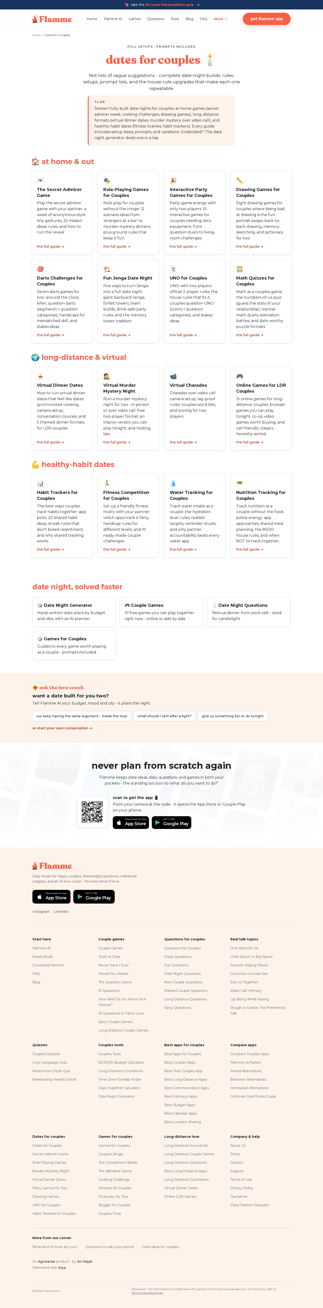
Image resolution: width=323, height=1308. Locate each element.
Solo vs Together (244, 982)
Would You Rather (113, 974)
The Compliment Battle (117, 1162)
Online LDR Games (180, 1196)
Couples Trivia (109, 1213)
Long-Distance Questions (185, 999)
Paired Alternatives (246, 1071)
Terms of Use (241, 1179)
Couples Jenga (110, 1154)
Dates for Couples (47, 1145)
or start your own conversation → (62, 728)
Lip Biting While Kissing (249, 999)
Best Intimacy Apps (180, 1096)
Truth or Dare (109, 957)
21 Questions (108, 991)
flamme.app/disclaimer (147, 1293)
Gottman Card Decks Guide (253, 1096)
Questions (155, 19)
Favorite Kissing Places (249, 965)
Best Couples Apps (180, 1062)
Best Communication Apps (186, 1088)
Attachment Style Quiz (51, 1071)
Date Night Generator (116, 1096)
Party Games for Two (49, 1188)
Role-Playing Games (49, 1162)
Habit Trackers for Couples (53, 1213)
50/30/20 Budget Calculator (121, 1062)
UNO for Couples (46, 1205)
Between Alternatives (248, 1079)
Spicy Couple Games (115, 1022)
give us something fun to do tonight (233, 716)
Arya (62, 1268)
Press (235, 1154)
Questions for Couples (182, 948)
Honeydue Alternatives (249, 1088)
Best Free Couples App (183, 1071)
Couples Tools (109, 1054)
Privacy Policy (241, 1188)
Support (237, 1171)
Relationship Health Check (54, 1079)
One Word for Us (244, 948)
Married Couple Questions (185, 991)
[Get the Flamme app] (92, 812)
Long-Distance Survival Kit (186, 1145)
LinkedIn (61, 911)
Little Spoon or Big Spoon (251, 957)
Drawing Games (45, 1196)
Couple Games (110, 948)
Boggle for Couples (114, 1205)
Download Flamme (48, 965)
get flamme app (266, 19)
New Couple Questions (183, 982)
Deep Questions (177, 957)
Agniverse (46, 1261)
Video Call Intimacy (246, 991)
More (218, 19)
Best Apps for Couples (182, 1054)
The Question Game (115, 982)
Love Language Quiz (49, 1062)
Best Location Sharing (182, 1122)
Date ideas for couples (160, 1247)
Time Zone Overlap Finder (119, 1079)
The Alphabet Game (114, 1171)
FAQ (203, 19)
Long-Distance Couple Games (123, 1030)
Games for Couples (114, 1145)
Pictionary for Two (113, 1196)
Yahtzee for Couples (114, 1188)
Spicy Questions (177, 1008)
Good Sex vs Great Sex (249, 974)
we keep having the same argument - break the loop (81, 716)
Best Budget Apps (179, 1105)
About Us (238, 1145)
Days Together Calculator (119, 1088)
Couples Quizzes (46, 1054)
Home (92, 19)
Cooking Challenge (114, 1179)
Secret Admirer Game (50, 1154)
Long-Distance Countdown (120, 1071)
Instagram (41, 911)
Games (135, 19)
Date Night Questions (182, 974)
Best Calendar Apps (180, 1113)
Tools (175, 19)
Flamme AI (113, 19)
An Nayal (84, 1261)
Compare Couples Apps (249, 1054)
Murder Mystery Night (50, 1171)
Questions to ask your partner (109, 1247)
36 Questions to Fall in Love (121, 1013)
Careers (236, 1162)
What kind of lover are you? (55, 1247)
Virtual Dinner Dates (49, 1179)
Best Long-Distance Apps (185, 1079)
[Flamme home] (52, 19)
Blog (189, 19)
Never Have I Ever (113, 965)
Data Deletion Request (249, 1205)
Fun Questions (176, 965)
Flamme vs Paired (245, 1062)
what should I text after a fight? (165, 716)
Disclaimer (239, 1196)
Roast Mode (42, 957)
